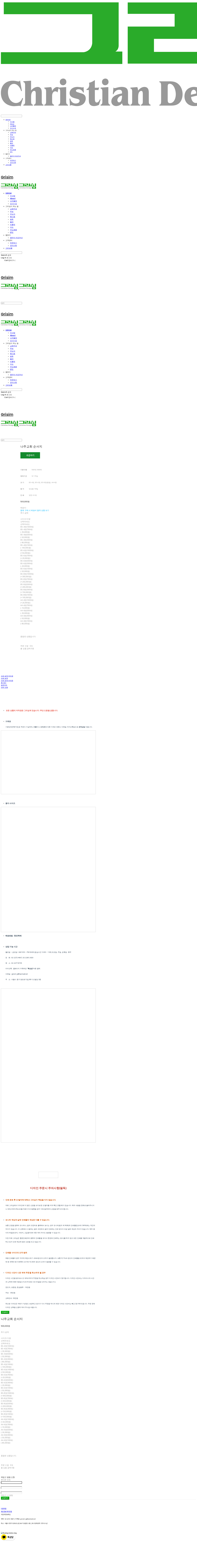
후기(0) (3, 683)
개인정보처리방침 (6, 1511)
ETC (11, 152)
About (12, 124)
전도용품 (13, 150)
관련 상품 (4, 687)
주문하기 (13, 160)
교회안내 (13, 132)
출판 (11, 143)
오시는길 (13, 128)
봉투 (11, 141)
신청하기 (5, 1498)
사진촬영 (13, 126)
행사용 (12, 139)
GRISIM (7, 120)
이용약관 (3, 1508)
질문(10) (4, 685)
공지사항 (13, 163)
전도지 (12, 137)
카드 (11, 148)
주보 (11, 135)
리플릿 (12, 145)
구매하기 (5, 1312)
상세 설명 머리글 (7, 676)
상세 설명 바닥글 (7, 680)
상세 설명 (4, 678)
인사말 (12, 122)
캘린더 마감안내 (15, 156)
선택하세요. (25, 521)
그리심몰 (8, 165)
